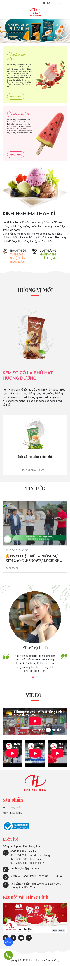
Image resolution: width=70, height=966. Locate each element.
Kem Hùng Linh (11, 807)
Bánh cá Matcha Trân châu (35, 456)
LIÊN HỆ (61, 3)
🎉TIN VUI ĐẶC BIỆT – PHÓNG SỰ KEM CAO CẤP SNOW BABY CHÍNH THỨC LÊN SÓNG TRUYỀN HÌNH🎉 (32, 560)
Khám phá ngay (33, 470)
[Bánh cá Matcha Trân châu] (35, 434)
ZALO (8, 942)
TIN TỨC (47, 3)
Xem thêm (12, 567)
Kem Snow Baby (12, 812)
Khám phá (16, 96)
